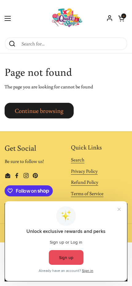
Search (77, 160)
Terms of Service (87, 193)
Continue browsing (39, 110)
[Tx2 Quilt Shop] (66, 18)
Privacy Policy (84, 171)
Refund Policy (84, 182)
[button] (121, 18)
